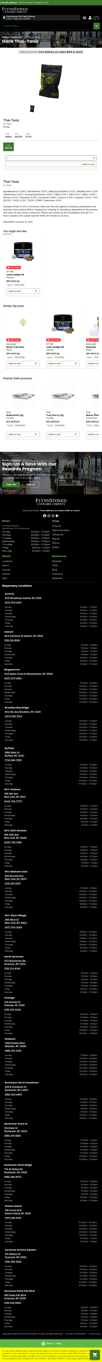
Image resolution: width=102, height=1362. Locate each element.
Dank (8, 412)
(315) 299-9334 (13, 1261)
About (5, 565)
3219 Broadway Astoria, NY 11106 (23, 598)
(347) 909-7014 (13, 716)
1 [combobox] (7, 158)
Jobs (4, 578)
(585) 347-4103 (13, 1050)
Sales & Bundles (60, 530)
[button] (19, 17)
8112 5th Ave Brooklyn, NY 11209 (23, 712)
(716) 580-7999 (13, 760)
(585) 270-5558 (12, 1135)
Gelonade (91, 347)
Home (5, 37)
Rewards (56, 561)
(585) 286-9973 (12, 1177)
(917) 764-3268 (13, 927)
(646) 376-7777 (13, 801)
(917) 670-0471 (13, 602)
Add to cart (88, 164)
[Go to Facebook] (44, 515)
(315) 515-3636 (12, 640)
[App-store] (53, 515)
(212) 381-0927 (13, 883)
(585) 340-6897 (13, 1094)
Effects (56, 543)
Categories (57, 534)
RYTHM (9, 271)
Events (5, 574)
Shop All (56, 526)
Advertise (57, 578)
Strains (55, 547)
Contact (6, 569)
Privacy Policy (95, 1334)
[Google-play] (57, 515)
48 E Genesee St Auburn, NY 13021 (23, 636)
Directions (57, 574)
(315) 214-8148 (12, 968)
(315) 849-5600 (12, 1303)
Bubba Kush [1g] (15, 415)
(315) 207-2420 (12, 1009)
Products (16, 37)
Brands (56, 539)
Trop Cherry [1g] (55, 415)
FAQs (55, 565)
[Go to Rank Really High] (51, 1343)
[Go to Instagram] (48, 515)
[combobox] (47, 26)
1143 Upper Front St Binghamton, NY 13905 (28, 674)
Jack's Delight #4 (15, 274)
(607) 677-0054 (13, 678)
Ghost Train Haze (15, 347)
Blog (54, 569)
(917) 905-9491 (13, 1218)
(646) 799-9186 (13, 842)
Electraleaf (11, 344)
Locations (7, 561)
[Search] (96, 26)
